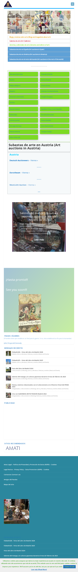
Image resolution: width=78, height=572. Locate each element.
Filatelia (14, 354)
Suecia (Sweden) (46, 120)
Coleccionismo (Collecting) (19, 370)
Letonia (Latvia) (14, 120)
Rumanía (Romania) (47, 115)
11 (46, 247)
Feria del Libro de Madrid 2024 (22, 368)
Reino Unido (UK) (15, 137)
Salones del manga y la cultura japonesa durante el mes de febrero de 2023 (39, 216)
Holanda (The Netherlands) (49, 91)
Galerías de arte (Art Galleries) (19, 41)
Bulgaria (12, 91)
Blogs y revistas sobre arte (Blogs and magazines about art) (30, 37)
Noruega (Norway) (15, 126)
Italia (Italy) (13, 115)
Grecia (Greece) (45, 85)
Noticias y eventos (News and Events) (38, 354)
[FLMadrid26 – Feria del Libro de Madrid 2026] (8, 353)
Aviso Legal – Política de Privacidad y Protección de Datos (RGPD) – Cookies (30, 465)
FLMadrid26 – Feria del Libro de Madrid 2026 (27, 352)
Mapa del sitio (9, 484)
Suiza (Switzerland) (47, 126)
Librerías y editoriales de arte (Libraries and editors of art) (29, 45)
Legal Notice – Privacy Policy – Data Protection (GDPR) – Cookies (26, 469)
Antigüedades (16, 389)
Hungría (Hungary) (47, 97)
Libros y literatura (22, 354)
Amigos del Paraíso (10, 479)
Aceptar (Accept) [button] (69, 566)
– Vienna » (23, 185)
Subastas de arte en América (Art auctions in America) (28, 54)
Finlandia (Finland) (46, 74)
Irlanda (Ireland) (15, 109)
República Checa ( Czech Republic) (51, 109)
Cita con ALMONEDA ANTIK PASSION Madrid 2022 (29, 394)
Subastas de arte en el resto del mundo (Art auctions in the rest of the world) (36, 59)
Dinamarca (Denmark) (17, 97)
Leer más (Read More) (39, 569)
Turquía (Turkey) (46, 132)
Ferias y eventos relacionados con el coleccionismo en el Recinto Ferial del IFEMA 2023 (40, 386)
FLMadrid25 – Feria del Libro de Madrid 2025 (27, 360)
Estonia (12, 102)
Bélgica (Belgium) (15, 85)
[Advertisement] (39, 423)
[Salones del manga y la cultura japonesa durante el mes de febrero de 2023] (8, 378)
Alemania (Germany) (16, 74)
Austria (12, 80)
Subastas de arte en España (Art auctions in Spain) (26, 49)
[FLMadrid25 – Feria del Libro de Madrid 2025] (8, 361)
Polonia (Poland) (15, 132)
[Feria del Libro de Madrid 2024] (8, 369)
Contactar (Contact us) (12, 475)
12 (48, 247)
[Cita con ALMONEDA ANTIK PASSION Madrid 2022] (8, 395)
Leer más (39, 239)
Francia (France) (46, 80)
